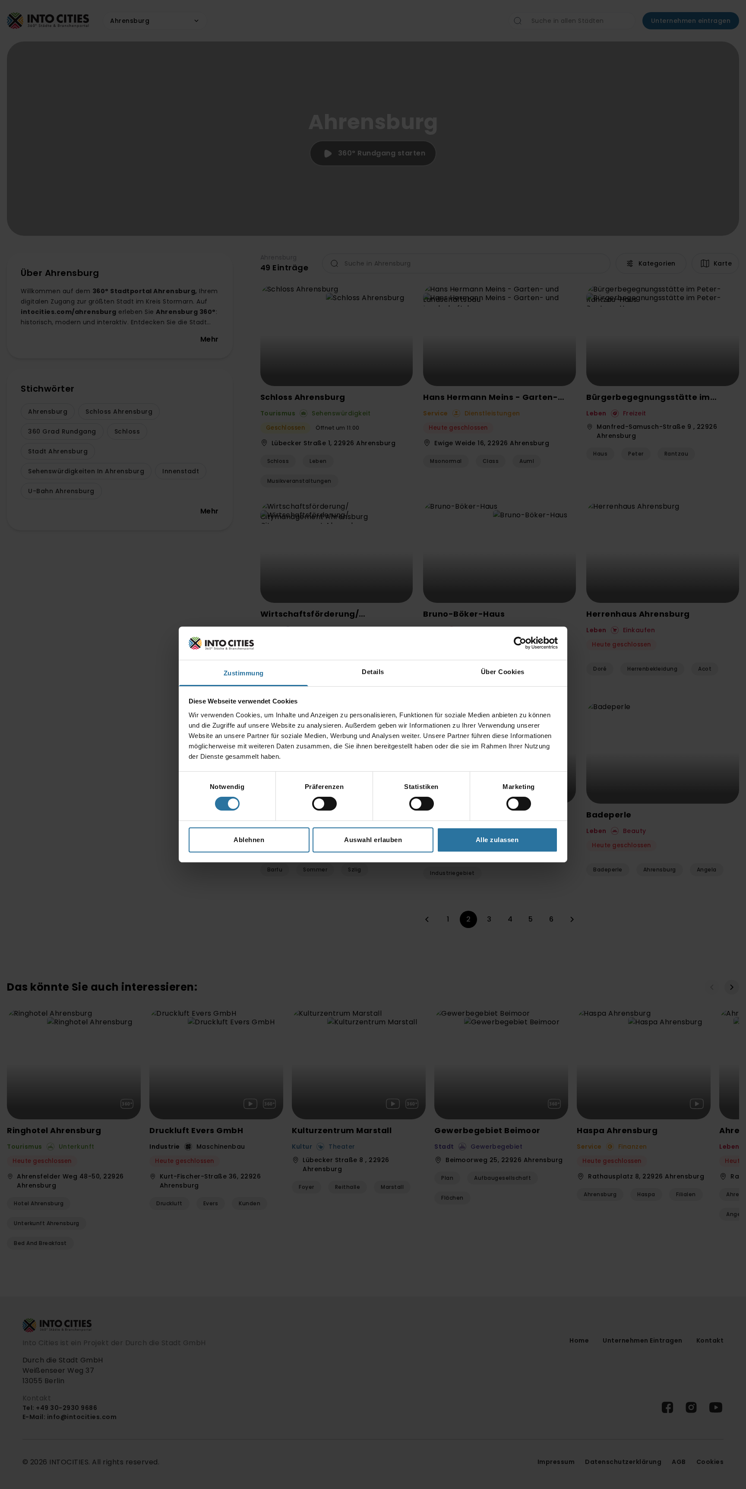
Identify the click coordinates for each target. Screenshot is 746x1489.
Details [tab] (373, 671)
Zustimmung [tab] (244, 673)
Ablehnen (249, 839)
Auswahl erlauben (373, 839)
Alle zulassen (497, 839)
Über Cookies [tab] (503, 671)
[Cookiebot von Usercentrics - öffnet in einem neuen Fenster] (520, 643)
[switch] (324, 804)
